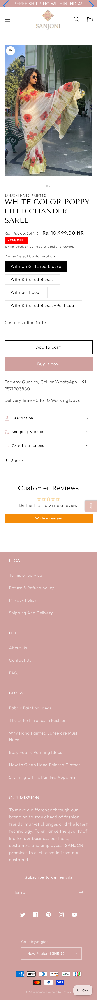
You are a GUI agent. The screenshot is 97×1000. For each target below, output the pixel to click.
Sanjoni (40, 991)
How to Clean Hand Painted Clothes (45, 764)
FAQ (13, 672)
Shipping (31, 246)
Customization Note (25, 322)
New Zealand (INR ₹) (45, 953)
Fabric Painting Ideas (30, 708)
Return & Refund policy (31, 587)
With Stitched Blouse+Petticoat (43, 305)
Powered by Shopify (59, 991)
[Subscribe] (81, 892)
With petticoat (26, 292)
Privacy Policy (23, 600)
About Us (18, 647)
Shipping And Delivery (31, 612)
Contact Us (20, 660)
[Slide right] (60, 186)
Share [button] (17, 460)
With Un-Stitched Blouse (36, 266)
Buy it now (48, 364)
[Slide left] (37, 186)
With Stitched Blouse (32, 279)
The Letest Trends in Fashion (38, 720)
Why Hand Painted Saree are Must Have (43, 736)
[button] (6, 5)
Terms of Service (25, 575)
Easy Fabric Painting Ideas (35, 752)
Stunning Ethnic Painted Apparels (42, 777)
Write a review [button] (48, 518)
